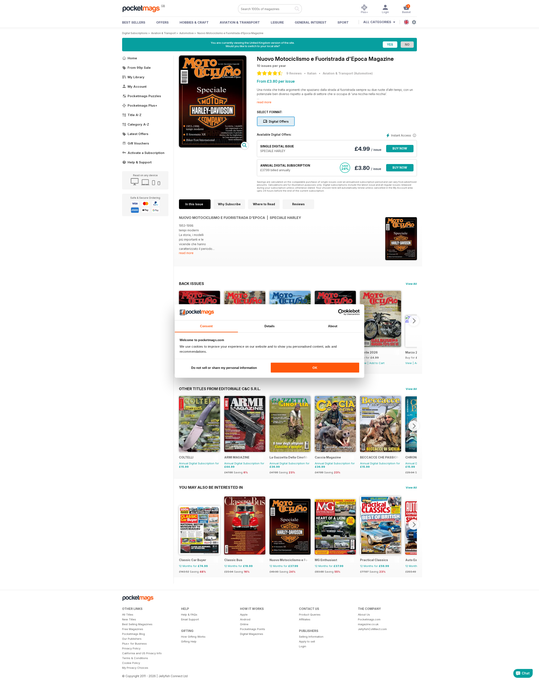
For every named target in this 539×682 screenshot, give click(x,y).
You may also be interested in (211, 487)
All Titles (127, 614)
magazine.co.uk (368, 624)
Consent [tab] (206, 326)
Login (302, 646)
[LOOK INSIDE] (212, 146)
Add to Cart (376, 363)
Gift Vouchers (138, 143)
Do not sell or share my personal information (224, 367)
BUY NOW (399, 148)
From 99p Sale (139, 68)
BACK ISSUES (191, 283)
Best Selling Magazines (137, 624)
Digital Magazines (251, 634)
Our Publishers (131, 638)
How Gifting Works (193, 636)
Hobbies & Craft (194, 22)
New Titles (129, 619)
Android (245, 619)
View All (411, 283)
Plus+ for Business (134, 643)
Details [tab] (269, 326)
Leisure (277, 22)
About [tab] (332, 326)
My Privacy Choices (135, 667)
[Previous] (182, 426)
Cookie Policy (131, 663)
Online (244, 624)
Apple (244, 614)
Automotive (186, 33)
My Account (137, 87)
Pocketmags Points (252, 629)
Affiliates (304, 619)
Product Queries (309, 614)
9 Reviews (294, 73)
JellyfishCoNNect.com (372, 629)
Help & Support (140, 162)
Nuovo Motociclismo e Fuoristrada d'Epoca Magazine (230, 33)
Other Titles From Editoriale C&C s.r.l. (220, 389)
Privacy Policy (131, 648)
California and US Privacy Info (142, 653)
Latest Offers (138, 134)
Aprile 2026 (369, 352)
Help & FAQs (189, 614)
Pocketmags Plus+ (142, 105)
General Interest (311, 22)
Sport (343, 22)
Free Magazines (132, 629)
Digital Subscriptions (135, 33)
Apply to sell (307, 641)
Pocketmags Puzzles (144, 96)
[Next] (413, 320)
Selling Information (311, 636)
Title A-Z (134, 115)
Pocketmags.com (369, 619)
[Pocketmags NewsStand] (143, 8)
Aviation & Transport (240, 22)
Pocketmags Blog (133, 634)
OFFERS (162, 22)
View (408, 363)
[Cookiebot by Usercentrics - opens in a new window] (341, 312)
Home (132, 58)
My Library (136, 77)
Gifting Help (188, 641)
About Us (364, 614)
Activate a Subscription (146, 153)
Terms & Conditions (135, 658)
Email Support (190, 619)
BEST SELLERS (133, 22)
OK (314, 367)
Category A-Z (138, 124)
